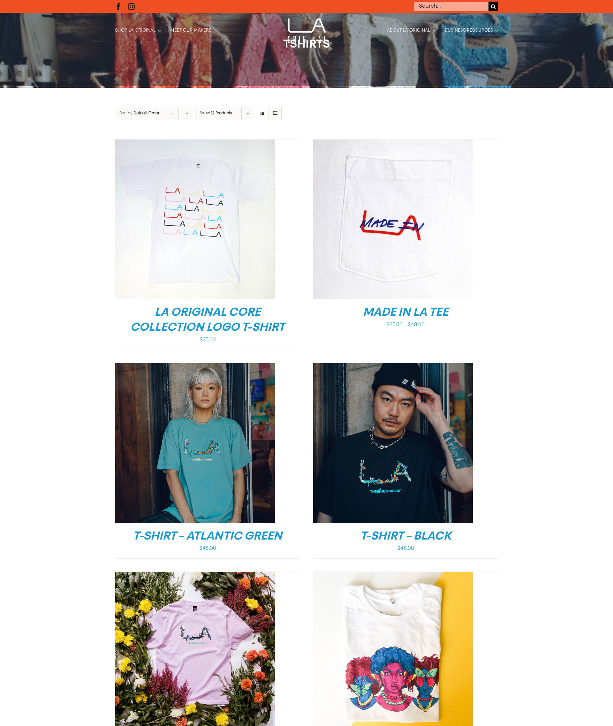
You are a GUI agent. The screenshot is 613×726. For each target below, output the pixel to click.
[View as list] (275, 113)
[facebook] (118, 6)
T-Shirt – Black (405, 536)
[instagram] (131, 6)
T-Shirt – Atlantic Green (207, 536)
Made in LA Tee (405, 313)
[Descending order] (187, 113)
